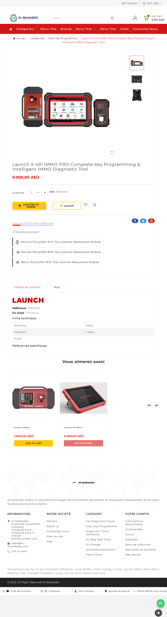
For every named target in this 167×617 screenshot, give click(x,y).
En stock (18, 312)
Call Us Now (19, 551)
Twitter (143, 221)
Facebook (135, 221)
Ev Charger (93, 544)
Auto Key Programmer (101, 526)
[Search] (112, 18)
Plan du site (55, 536)
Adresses (131, 539)
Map (50, 541)
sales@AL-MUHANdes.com (17, 545)
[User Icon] (138, 18)
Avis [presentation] (57, 287)
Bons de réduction (138, 544)
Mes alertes (133, 554)
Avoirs (129, 534)
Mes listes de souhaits (140, 549)
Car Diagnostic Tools (100, 521)
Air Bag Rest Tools (98, 539)
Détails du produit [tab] (27, 287)
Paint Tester (94, 554)
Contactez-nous (58, 531)
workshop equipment (101, 549)
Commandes (134, 529)
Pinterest (151, 221)
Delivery (52, 521)
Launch (69, 205)
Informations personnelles (134, 523)
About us (53, 526)
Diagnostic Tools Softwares (97, 533)
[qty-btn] (45, 192)
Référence (19, 308)
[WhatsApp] (161, 603)
